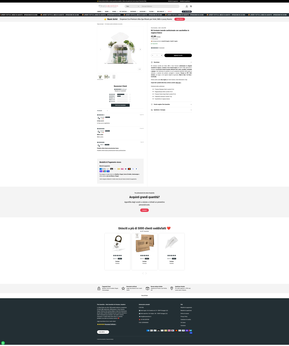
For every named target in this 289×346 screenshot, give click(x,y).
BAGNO (107, 11)
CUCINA (114, 11)
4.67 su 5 (124, 89)
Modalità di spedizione (185, 1)
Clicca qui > (178, 82)
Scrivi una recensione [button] (120, 105)
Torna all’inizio (144, 295)
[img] (100, 115)
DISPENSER (133, 11)
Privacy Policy (184, 316)
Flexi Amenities (154, 27)
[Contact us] (3, 343)
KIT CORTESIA (123, 11)
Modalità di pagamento (173, 1)
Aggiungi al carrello (178, 55)
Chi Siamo (183, 322)
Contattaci (144, 210)
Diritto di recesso (185, 313)
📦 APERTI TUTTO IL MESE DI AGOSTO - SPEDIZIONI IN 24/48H (49, 15)
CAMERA (99, 11)
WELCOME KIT (160, 11)
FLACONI (151, 11)
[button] (191, 6)
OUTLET (170, 11)
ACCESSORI (142, 11)
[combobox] (152, 6)
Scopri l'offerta (179, 19)
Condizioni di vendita (186, 319)
